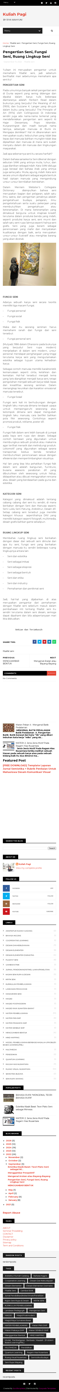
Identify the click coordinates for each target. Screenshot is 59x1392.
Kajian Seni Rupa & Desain (18, 974)
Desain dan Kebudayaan (17, 945)
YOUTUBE (15, 911)
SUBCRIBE (50, 911)
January (12, 1200)
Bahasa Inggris (13, 936)
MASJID (9, 999)
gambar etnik (12, 965)
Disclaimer (8, 1237)
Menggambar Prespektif (21, 1173)
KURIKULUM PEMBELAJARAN (18, 984)
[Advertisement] (29, 804)
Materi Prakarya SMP (16, 1023)
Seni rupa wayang (14, 1079)
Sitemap (7, 1242)
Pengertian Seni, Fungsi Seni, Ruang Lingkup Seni (28, 1180)
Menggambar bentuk (16, 1033)
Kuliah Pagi (14, 14)
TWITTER (15, 896)
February (13, 1196)
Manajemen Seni (13, 994)
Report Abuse (11, 1212)
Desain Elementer (14, 950)
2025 (9, 1144)
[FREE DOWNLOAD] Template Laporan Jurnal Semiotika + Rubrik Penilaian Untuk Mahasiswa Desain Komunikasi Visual (29, 768)
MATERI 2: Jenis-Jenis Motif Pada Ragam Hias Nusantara (32, 744)
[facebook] (42, 3)
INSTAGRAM (16, 904)
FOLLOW (50, 896)
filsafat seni (15, 43)
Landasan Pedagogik (16, 989)
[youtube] (51, 3)
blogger (51, 673)
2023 (9, 1151)
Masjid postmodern (16, 1004)
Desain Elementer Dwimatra (20, 955)
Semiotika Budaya (14, 1074)
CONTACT (8, 1234)
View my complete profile (29, 868)
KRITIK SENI (10, 979)
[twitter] (46, 3)
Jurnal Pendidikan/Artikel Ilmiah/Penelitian (28, 970)
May (10, 1190)
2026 (9, 1140)
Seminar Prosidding (12, 1231)
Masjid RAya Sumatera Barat (20, 1008)
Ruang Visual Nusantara (18, 1069)
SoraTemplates (19, 1388)
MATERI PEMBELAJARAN (17, 1013)
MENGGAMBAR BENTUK (20, 1185)
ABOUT (6, 1228)
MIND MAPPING (12, 1037)
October (13, 1160)
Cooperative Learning (17, 940)
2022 (9, 1154)
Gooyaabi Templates (47, 1388)
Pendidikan (11, 1054)
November (14, 1157)
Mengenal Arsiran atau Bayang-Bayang (29, 1176)
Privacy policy (9, 1239)
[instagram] (55, 3)
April (11, 1193)
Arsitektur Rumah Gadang (19, 931)
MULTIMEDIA (11, 1049)
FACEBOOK (16, 888)
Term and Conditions (13, 1245)
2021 (8, 1204)
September (14, 1164)
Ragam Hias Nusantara (17, 1064)
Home (6, 43)
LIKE (51, 888)
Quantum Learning (15, 1059)
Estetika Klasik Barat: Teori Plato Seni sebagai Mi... (28, 1168)
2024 (9, 1147)
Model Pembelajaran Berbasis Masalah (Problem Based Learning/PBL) (29, 1341)
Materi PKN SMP (13, 1018)
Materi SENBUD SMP (15, 1028)
